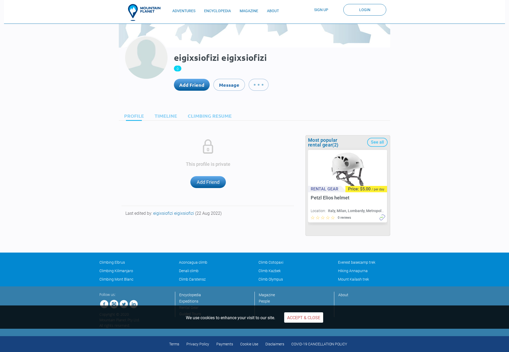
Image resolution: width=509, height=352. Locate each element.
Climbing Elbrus (112, 262)
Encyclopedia (190, 295)
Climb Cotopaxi (270, 262)
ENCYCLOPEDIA (217, 11)
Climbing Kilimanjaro (116, 271)
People (264, 301)
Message (229, 85)
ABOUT (273, 11)
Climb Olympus (270, 279)
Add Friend (191, 85)
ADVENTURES (183, 11)
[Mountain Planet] (146, 12)
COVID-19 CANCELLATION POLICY (319, 344)
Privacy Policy (197, 344)
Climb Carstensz (192, 279)
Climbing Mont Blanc (116, 279)
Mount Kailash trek (353, 279)
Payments (224, 344)
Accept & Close (303, 317)
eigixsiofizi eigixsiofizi (174, 213)
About (343, 295)
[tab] (133, 115)
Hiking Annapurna (353, 271)
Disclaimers (274, 344)
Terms (174, 344)
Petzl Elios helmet (330, 197)
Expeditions (188, 301)
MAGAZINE (249, 11)
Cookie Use (249, 344)
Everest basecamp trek (356, 262)
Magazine (267, 295)
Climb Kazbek (269, 271)
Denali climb (189, 271)
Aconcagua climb (193, 262)
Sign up (321, 10)
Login (364, 10)
